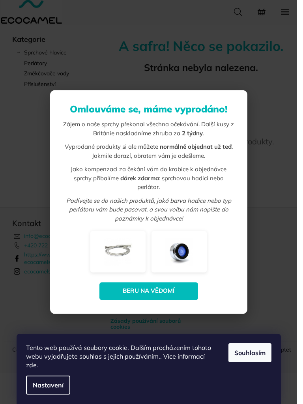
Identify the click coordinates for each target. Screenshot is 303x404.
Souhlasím (250, 353)
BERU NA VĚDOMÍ (148, 291)
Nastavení (48, 385)
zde (31, 365)
